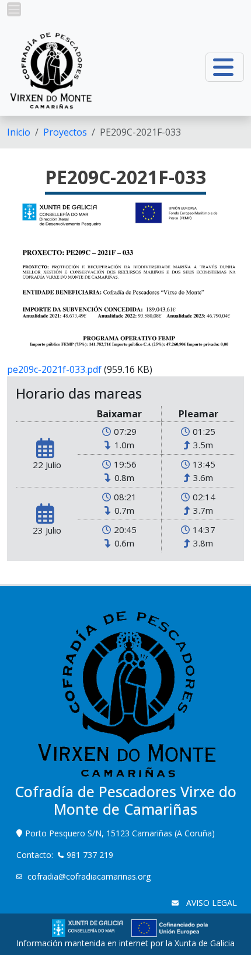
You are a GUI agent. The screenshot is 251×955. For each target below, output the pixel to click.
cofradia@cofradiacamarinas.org (89, 876)
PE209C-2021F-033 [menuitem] (140, 132)
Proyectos (65, 132)
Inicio (18, 132)
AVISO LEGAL (210, 902)
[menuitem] (18, 132)
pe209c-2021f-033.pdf (54, 369)
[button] (14, 9)
